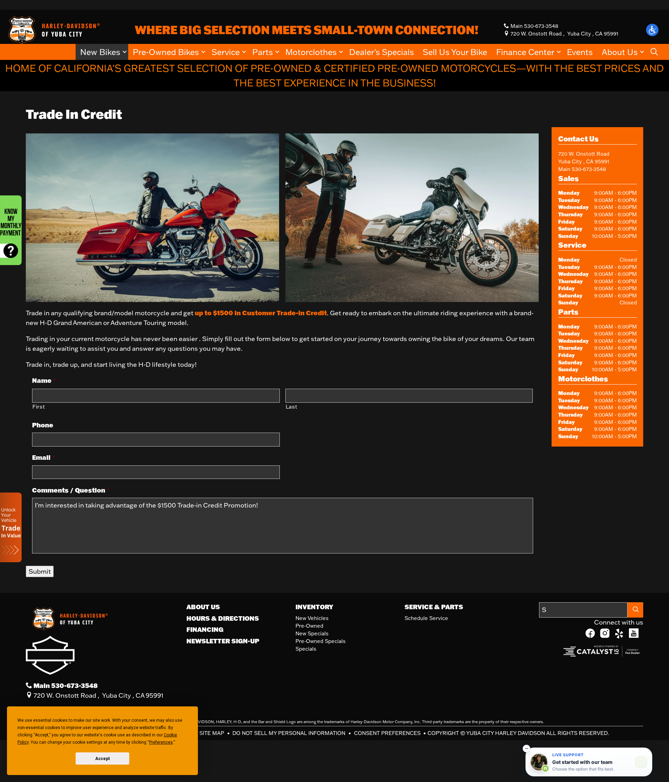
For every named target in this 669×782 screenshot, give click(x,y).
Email (43, 458)
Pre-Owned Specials (320, 641)
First (38, 406)
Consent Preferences (387, 733)
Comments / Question (71, 490)
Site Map (212, 733)
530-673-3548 (589, 169)
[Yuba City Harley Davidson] (52, 29)
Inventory (314, 606)
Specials (305, 648)
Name (44, 381)
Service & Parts (434, 606)
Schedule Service (426, 618)
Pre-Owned (309, 625)
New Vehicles (312, 618)
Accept (102, 758)
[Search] (636, 609)
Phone (42, 425)
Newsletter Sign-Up (222, 640)
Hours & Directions (222, 618)
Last (292, 406)
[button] (652, 30)
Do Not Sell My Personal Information (289, 733)
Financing (204, 629)
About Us (203, 606)
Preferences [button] (161, 742)
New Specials (312, 633)
